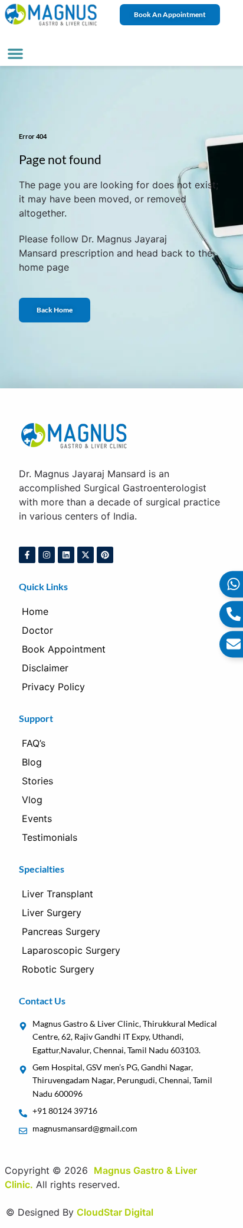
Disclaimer (45, 668)
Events (37, 818)
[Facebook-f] (27, 555)
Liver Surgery (51, 912)
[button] (15, 53)
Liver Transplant (57, 894)
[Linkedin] (66, 555)
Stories (37, 781)
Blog (32, 762)
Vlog (32, 800)
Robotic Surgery (58, 969)
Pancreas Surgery (61, 931)
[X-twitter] (85, 555)
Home (35, 611)
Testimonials (49, 837)
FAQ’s (33, 743)
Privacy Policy (53, 687)
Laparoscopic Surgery (71, 950)
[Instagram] (46, 555)
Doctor (37, 630)
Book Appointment (64, 649)
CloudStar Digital (115, 1212)
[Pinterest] (105, 555)
